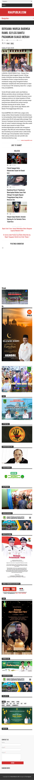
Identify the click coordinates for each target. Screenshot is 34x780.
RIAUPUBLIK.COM (17, 12)
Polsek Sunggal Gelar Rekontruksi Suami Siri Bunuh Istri (16, 170)
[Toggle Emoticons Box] (3, 248)
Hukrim (14, 40)
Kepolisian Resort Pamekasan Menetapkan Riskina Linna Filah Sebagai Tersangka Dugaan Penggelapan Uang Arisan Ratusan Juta (16, 195)
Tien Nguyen (28, 776)
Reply (4, 40)
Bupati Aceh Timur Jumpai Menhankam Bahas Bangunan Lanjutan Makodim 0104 (17, 229)
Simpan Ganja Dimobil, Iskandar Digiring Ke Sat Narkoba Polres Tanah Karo (16, 219)
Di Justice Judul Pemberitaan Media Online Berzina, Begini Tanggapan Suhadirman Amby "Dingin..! (17, 236)
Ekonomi (10, 40)
